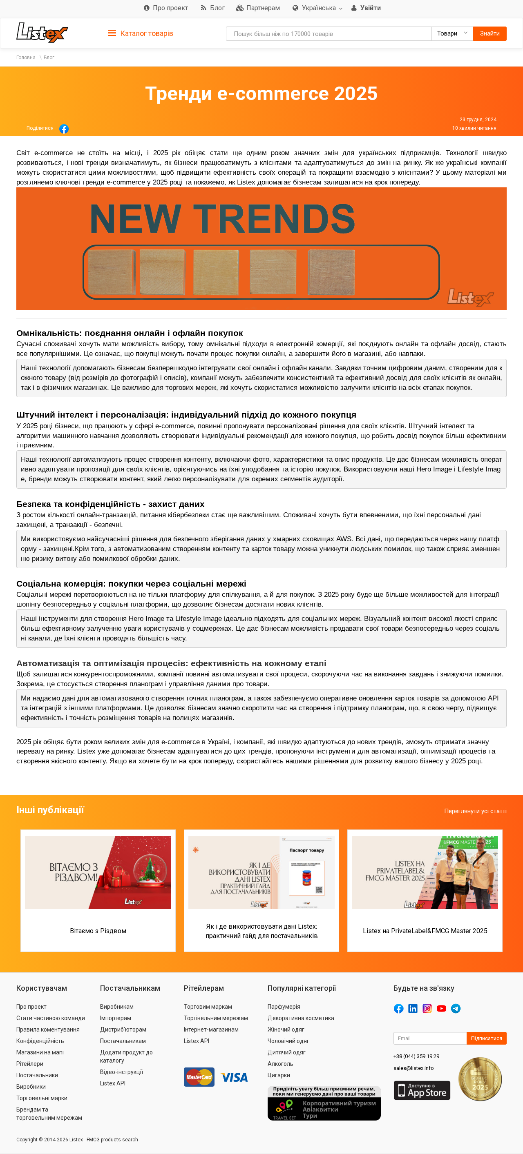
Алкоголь (280, 1064)
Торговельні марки (41, 1098)
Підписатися (486, 1038)
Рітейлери (29, 1064)
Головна (26, 57)
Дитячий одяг (287, 1052)
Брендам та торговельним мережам (49, 1113)
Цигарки (279, 1075)
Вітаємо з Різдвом (98, 931)
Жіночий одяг (286, 1029)
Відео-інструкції (121, 1072)
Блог (49, 57)
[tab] (141, 33)
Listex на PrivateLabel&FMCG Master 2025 (425, 931)
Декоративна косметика (301, 1018)
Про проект (31, 1006)
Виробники (31, 1086)
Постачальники (37, 1075)
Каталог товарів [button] (145, 33)
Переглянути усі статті (475, 811)
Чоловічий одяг (288, 1041)
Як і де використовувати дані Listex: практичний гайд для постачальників (262, 931)
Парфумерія (284, 1006)
